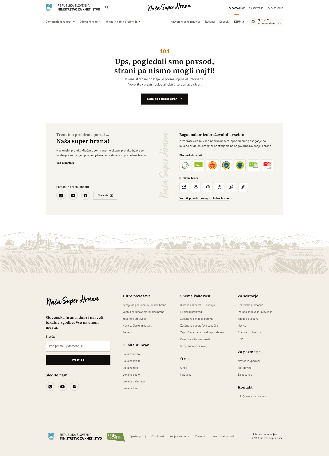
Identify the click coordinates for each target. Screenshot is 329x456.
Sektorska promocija (250, 305)
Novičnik (103, 195)
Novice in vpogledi (249, 361)
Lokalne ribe (130, 367)
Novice (242, 325)
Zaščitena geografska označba (199, 325)
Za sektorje (256, 8)
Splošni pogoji (138, 436)
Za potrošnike (237, 8)
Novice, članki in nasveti (137, 325)
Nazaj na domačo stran (162, 98)
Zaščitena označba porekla (196, 318)
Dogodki (224, 21)
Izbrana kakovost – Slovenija (197, 305)
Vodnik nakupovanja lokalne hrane (143, 312)
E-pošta (51, 336)
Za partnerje (275, 8)
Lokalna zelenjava (134, 381)
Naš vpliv (185, 374)
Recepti (210, 21)
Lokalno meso (131, 354)
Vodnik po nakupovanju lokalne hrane (204, 198)
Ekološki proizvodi (191, 312)
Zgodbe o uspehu (248, 318)
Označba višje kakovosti (195, 339)
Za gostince (245, 374)
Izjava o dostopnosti (222, 436)
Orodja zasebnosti (179, 436)
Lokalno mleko (132, 361)
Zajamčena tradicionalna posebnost (202, 332)
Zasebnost (157, 436)
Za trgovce (244, 367)
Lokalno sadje (131, 374)
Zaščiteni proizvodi (134, 318)
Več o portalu (65, 162)
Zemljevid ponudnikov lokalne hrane (144, 305)
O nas (183, 367)
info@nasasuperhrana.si (252, 396)
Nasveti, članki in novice (185, 21)
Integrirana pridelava (193, 346)
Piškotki (200, 436)
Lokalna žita (130, 388)
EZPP (237, 21)
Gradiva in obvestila (250, 332)
